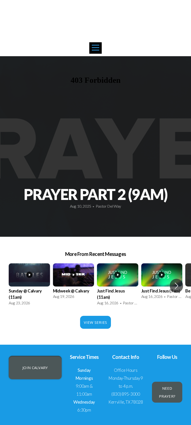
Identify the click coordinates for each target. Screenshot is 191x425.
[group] (29, 285)
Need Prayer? (167, 392)
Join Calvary (35, 367)
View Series (95, 322)
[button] (176, 285)
